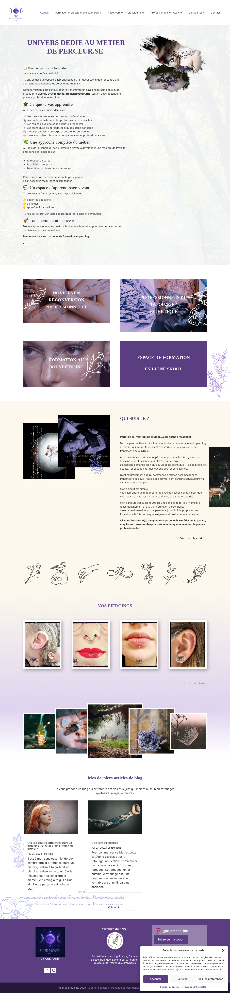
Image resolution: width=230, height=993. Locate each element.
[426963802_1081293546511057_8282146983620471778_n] (90, 666)
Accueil (44, 12)
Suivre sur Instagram (171, 939)
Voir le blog (115, 907)
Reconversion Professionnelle (126, 12)
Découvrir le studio (192, 538)
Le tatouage (114, 847)
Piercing (48, 853)
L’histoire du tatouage (104, 842)
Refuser (182, 979)
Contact (215, 12)
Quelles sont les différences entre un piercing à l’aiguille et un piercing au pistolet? (50, 845)
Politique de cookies (169, 987)
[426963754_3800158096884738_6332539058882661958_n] (187, 666)
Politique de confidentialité (193, 987)
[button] (223, 950)
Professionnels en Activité (166, 12)
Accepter (155, 979)
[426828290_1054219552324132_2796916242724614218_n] (139, 666)
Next (202, 683)
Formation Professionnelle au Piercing (78, 12)
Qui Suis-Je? (196, 12)
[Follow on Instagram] (53, 970)
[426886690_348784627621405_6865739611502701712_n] (42, 666)
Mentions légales (98, 987)
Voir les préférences (210, 979)
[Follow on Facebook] (47, 970)
